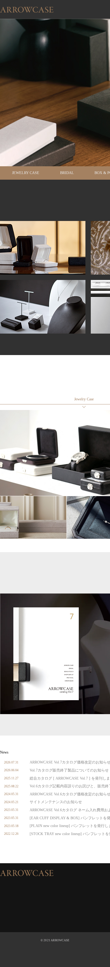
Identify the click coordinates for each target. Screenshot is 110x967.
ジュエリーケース (84, 399)
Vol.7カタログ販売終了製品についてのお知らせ (69, 770)
